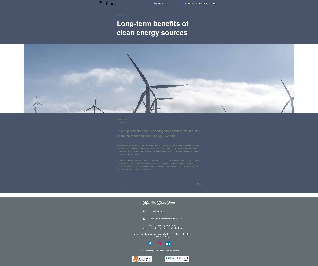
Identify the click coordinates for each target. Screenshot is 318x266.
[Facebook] (106, 3)
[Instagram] (100, 3)
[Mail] (180, 3)
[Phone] (150, 3)
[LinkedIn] (112, 3)
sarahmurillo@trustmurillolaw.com (166, 218)
